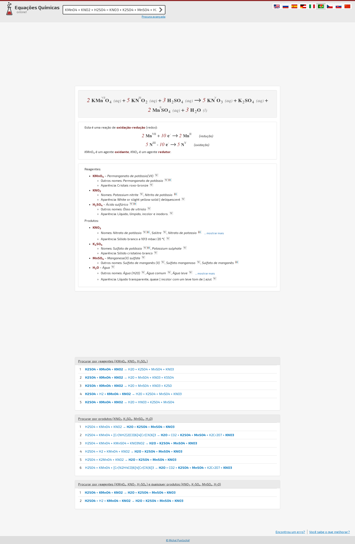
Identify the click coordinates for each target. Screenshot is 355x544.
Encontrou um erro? (290, 532)
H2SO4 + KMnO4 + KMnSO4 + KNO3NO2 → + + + (141, 443)
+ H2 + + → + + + (134, 501)
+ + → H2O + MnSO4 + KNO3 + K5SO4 (129, 377)
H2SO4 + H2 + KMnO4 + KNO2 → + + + (133, 451)
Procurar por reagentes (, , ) (113, 361)
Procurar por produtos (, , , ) (115, 419)
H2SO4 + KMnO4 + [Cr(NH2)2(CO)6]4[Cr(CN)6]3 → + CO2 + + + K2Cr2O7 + (159, 435)
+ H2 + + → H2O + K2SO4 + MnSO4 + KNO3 (133, 394)
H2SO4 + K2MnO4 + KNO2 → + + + (130, 459)
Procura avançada (153, 16)
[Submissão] (161, 9)
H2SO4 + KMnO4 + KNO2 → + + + (129, 427)
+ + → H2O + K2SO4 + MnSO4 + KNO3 (129, 369)
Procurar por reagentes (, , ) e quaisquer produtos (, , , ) (149, 484)
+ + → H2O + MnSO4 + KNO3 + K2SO (128, 385)
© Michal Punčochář (178, 540)
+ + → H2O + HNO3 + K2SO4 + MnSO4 (129, 402)
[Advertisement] (177, 53)
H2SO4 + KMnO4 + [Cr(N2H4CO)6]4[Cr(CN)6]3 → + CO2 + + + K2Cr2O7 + (158, 467)
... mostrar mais (214, 233)
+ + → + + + (130, 492)
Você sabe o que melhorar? (329, 532)
